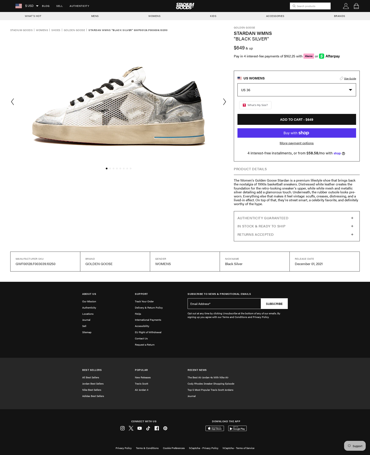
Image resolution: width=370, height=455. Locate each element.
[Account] (346, 6)
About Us (89, 294)
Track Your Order (144, 301)
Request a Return (145, 344)
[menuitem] (46, 6)
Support (141, 294)
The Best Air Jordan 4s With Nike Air (208, 377)
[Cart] (356, 6)
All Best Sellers (90, 377)
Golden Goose (74, 30)
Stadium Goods (21, 30)
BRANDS (339, 16)
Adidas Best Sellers (93, 396)
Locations (88, 314)
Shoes (55, 30)
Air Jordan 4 (141, 390)
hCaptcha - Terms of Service (238, 448)
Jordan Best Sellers (93, 383)
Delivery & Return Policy (149, 307)
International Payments (148, 320)
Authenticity (79, 6)
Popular (141, 370)
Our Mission (89, 301)
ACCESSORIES (275, 16)
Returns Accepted (255, 234)
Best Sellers (92, 370)
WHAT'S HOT (33, 16)
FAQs (138, 314)
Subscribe (274, 303)
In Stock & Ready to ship (261, 226)
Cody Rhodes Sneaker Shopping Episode (211, 383)
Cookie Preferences (174, 448)
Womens (42, 30)
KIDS (213, 16)
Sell (59, 6)
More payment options (297, 143)
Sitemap (86, 332)
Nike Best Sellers (91, 390)
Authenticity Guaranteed (263, 217)
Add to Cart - (296, 119)
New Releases (143, 377)
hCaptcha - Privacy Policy (203, 448)
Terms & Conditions (147, 448)
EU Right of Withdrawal (148, 332)
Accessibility (142, 326)
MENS (95, 16)
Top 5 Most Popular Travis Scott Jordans (210, 390)
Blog (45, 6)
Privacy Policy (124, 448)
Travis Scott (141, 383)
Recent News (197, 370)
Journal (86, 320)
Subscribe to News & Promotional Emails (219, 294)
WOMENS (154, 16)
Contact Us (141, 338)
